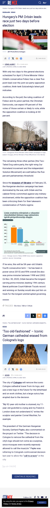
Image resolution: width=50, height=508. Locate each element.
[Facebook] (35, 497)
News (13, 12)
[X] (38, 497)
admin (7, 375)
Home (5, 8)
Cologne (17, 382)
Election (17, 306)
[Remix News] (12, 2)
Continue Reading (25, 476)
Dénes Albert (10, 64)
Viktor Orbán (27, 306)
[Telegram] (45, 497)
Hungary (6, 12)
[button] (42, 502)
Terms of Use (16, 504)
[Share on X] (13, 58)
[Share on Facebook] (9, 58)
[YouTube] (42, 497)
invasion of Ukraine (21, 182)
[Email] (17, 58)
